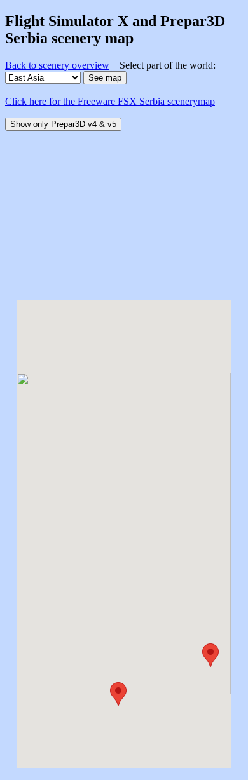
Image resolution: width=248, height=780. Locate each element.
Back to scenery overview (57, 65)
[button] (118, 694)
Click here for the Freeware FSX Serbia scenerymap (110, 101)
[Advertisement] (124, 210)
